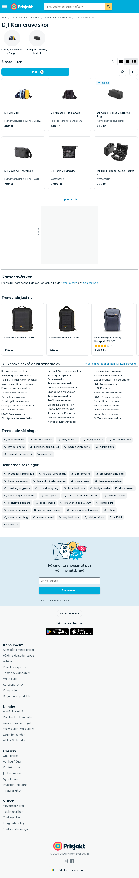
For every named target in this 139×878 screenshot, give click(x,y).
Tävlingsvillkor (12, 811)
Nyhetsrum (10, 779)
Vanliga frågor (12, 761)
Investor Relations (15, 784)
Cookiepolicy (11, 817)
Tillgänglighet (12, 790)
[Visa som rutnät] (121, 61)
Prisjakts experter (14, 667)
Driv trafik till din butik (17, 717)
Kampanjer (10, 690)
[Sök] (108, 6)
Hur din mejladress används (54, 600)
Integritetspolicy (14, 823)
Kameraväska (69, 282)
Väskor (47, 17)
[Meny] (4, 6)
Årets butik (10, 678)
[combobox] (74, 6)
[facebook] (72, 861)
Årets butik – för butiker (18, 729)
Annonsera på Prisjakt (18, 723)
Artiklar (8, 661)
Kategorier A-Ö (13, 684)
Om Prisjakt (10, 755)
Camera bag (90, 282)
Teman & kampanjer (16, 673)
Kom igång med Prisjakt (18, 649)
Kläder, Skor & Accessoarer (25, 17)
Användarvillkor (13, 806)
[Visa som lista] (127, 61)
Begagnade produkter (17, 696)
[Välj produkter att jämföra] (123, 72)
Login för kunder (13, 734)
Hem (4, 17)
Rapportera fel (69, 199)
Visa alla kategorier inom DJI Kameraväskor (111, 363)
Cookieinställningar (16, 829)
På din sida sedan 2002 (18, 655)
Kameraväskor (63, 17)
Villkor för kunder (14, 740)
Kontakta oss (11, 767)
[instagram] (65, 861)
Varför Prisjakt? (13, 711)
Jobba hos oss (12, 773)
